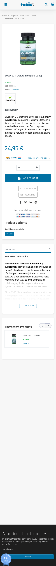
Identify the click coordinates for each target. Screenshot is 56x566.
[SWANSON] (10, 98)
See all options (8, 549)
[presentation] (42, 325)
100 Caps (9, 234)
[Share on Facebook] (20, 202)
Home (4, 16)
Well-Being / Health (28, 16)
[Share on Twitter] (25, 202)
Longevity (14, 16)
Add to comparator (28, 195)
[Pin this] (35, 202)
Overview (10, 249)
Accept (28, 556)
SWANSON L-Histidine (31, 336)
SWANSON (15, 90)
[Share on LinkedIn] (30, 202)
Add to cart (30, 178)
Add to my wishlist (28, 189)
